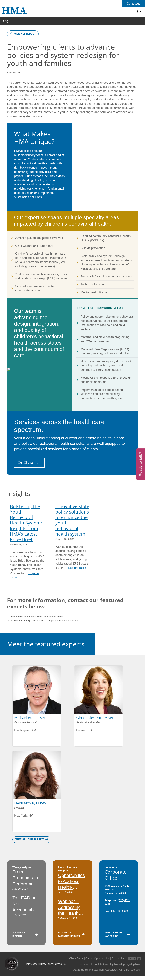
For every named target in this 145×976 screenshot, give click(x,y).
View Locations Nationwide (113, 934)
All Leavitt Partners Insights (69, 934)
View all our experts (30, 839)
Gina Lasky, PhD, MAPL (95, 717)
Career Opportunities (97, 958)
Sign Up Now (133, 964)
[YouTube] (139, 958)
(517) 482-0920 (119, 910)
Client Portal (76, 958)
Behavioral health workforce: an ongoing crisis (37, 616)
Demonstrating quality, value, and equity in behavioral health (45, 620)
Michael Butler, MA (29, 717)
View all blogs (24, 33)
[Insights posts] (27, 541)
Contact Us (118, 958)
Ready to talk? (140, 464)
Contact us (133, 3)
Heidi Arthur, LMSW (30, 803)
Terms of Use (60, 964)
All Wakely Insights (18, 934)
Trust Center (31, 964)
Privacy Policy (46, 964)
